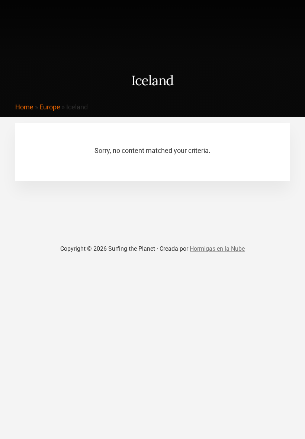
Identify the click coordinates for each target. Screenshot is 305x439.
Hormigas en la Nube (217, 248)
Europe (49, 107)
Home (24, 107)
